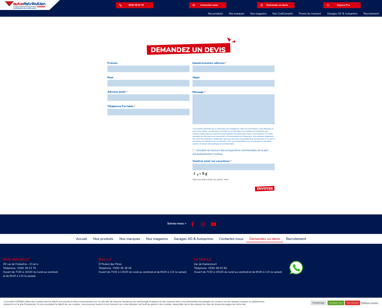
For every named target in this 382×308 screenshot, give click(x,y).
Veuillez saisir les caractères (212, 161)
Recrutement (371, 13)
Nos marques (236, 13)
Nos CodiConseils (282, 13)
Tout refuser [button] (352, 303)
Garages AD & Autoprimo (342, 13)
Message (198, 92)
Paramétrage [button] (318, 303)
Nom (110, 77)
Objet (196, 77)
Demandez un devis (264, 238)
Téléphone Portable (121, 106)
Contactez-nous (231, 238)
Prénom (112, 63)
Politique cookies (369, 303)
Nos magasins (258, 13)
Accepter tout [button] (335, 303)
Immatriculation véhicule (209, 63)
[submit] (265, 189)
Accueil (81, 238)
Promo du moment (310, 13)
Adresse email (117, 92)
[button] (134, 5)
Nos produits (215, 13)
